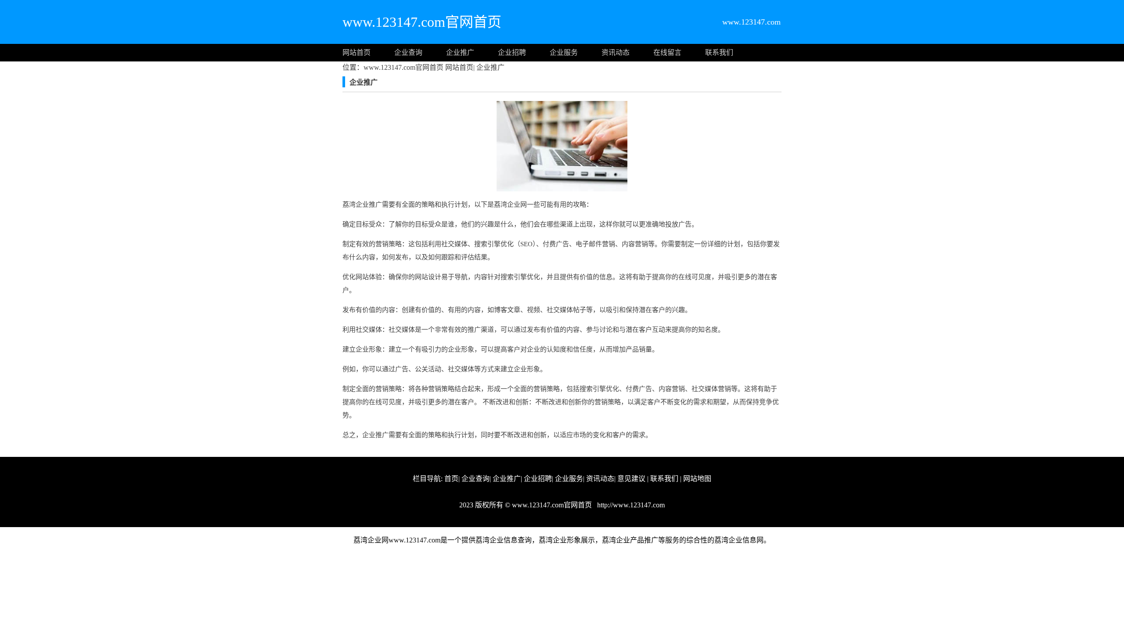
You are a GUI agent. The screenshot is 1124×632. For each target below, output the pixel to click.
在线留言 (667, 52)
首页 (451, 478)
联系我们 (719, 52)
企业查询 (408, 52)
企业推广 (460, 52)
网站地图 (697, 478)
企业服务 (564, 52)
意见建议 (631, 478)
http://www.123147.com (630, 505)
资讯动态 (616, 52)
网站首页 (356, 52)
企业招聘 (512, 52)
